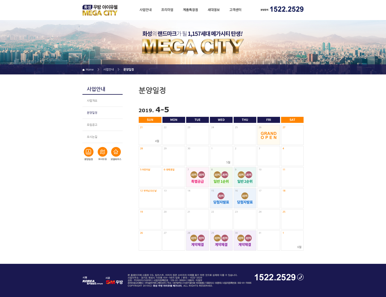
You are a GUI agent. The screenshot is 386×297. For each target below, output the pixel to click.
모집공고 (92, 124)
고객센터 (235, 10)
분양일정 (92, 112)
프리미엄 (167, 10)
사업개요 (92, 100)
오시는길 (92, 136)
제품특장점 (190, 10)
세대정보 (214, 10)
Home (89, 69)
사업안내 (146, 10)
